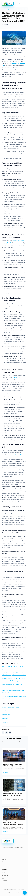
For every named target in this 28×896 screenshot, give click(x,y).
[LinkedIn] (10, 852)
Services (3, 872)
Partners (3, 864)
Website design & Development (11, 707)
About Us (4, 859)
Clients (3, 861)
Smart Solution (6, 711)
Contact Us (5, 722)
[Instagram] (13, 852)
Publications (4, 880)
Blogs (3, 878)
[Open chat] (25, 893)
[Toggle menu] (25, 3)
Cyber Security (6, 714)
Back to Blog (6, 9)
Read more (5, 772)
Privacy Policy (9, 892)
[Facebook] (3, 852)
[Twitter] (6, 852)
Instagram (5, 718)
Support (3, 882)
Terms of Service (17, 892)
